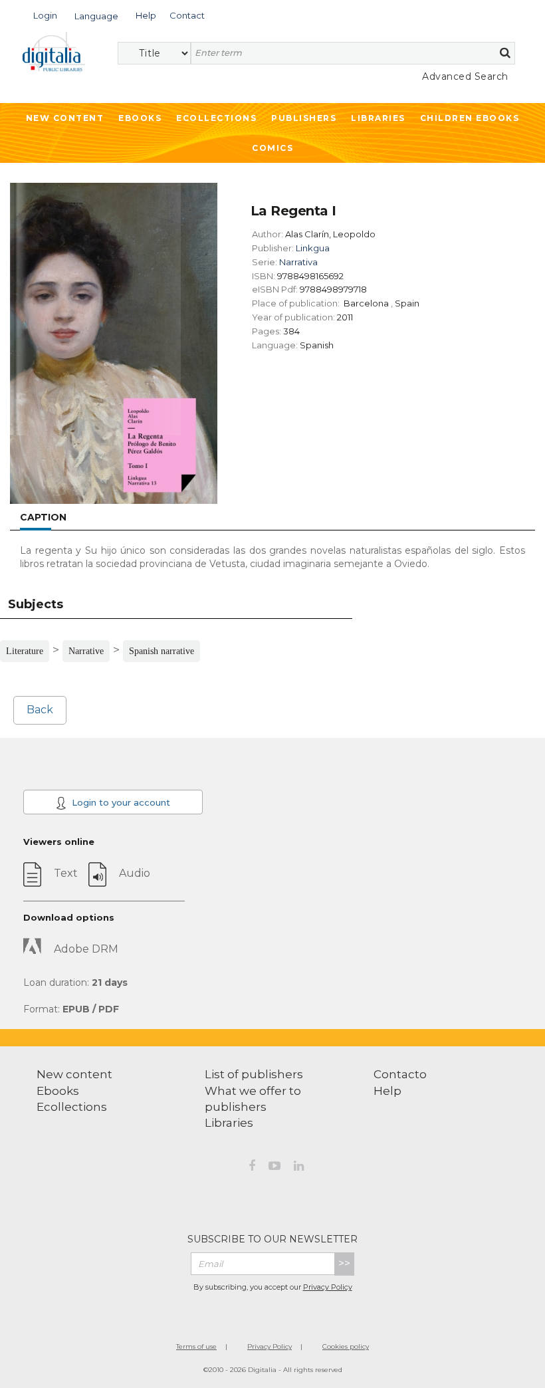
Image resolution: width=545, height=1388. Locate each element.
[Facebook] (252, 1168)
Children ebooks (470, 118)
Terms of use (196, 1346)
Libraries (378, 118)
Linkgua (313, 248)
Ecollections (216, 118)
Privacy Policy (327, 1287)
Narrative (86, 651)
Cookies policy (345, 1346)
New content (74, 1074)
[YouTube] (274, 1168)
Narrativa (298, 262)
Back (40, 709)
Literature (24, 651)
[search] (505, 52)
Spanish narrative (161, 651)
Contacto (400, 1074)
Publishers (303, 118)
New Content (65, 118)
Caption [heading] (43, 517)
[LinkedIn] (299, 1168)
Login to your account (119, 802)
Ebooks (140, 118)
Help (387, 1091)
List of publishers (254, 1074)
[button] (45, 14)
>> (344, 1263)
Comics (272, 148)
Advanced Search (465, 76)
